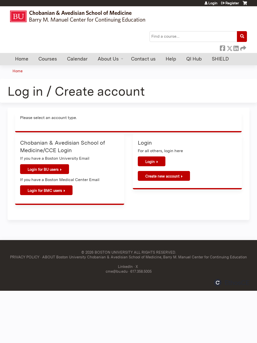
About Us (108, 59)
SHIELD (220, 59)
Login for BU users (43, 169)
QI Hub (194, 59)
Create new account (162, 176)
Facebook (222, 47)
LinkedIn (235, 47)
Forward (242, 47)
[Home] (80, 16)
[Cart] (245, 5)
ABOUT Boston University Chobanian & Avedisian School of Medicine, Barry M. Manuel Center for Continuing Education (144, 257)
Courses (47, 59)
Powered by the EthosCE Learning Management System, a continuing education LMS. (231, 282)
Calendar (77, 59)
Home (21, 59)
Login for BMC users (45, 190)
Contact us (143, 59)
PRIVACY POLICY (24, 257)
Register (232, 3)
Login (212, 3)
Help (171, 59)
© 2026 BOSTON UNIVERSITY (107, 252)
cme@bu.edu (116, 271)
